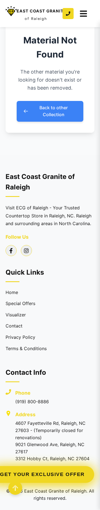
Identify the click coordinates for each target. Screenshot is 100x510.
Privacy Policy (20, 337)
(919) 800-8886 (32, 401)
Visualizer (16, 315)
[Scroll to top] (15, 488)
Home (12, 292)
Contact (14, 326)
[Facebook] (11, 250)
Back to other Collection (53, 111)
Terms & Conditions (26, 348)
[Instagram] (26, 250)
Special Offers (20, 303)
